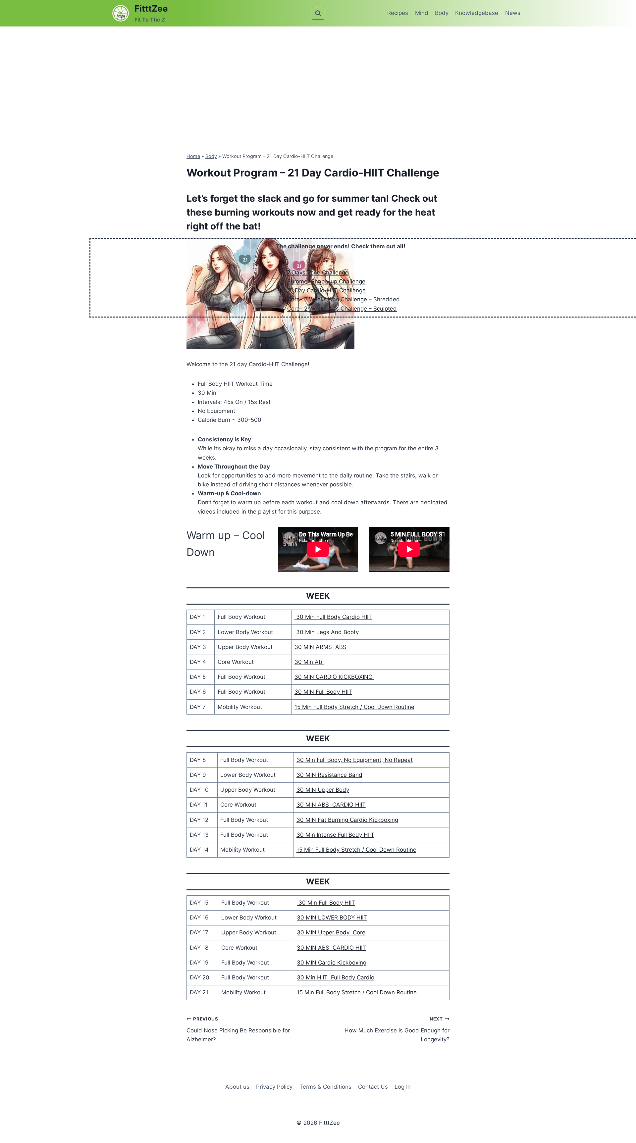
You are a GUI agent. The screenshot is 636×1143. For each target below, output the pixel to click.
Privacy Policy (274, 1086)
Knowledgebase (476, 13)
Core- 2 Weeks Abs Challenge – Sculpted (342, 308)
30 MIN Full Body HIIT (323, 691)
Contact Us (373, 1086)
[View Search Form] (318, 13)
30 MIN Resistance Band (329, 774)
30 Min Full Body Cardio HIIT (333, 617)
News (512, 13)
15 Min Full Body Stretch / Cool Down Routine (354, 707)
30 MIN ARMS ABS (320, 647)
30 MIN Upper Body (322, 789)
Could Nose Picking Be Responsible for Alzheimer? (238, 1029)
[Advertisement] (318, 76)
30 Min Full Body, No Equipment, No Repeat (354, 760)
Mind (421, 13)
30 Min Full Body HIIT (326, 902)
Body (442, 13)
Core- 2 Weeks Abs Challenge (327, 299)
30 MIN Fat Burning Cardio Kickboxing (347, 820)
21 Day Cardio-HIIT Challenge (326, 290)
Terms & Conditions (325, 1086)
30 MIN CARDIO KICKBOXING (334, 676)
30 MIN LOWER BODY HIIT (332, 917)
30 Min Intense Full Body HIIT (335, 834)
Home (193, 156)
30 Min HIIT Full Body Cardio (335, 977)
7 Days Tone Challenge (317, 272)
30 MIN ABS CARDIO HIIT (331, 804)
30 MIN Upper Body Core (331, 932)
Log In (403, 1086)
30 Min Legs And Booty (327, 632)
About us (237, 1086)
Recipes (397, 13)
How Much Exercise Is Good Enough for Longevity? (397, 1029)
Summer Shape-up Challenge (326, 281)
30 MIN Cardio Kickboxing (331, 962)
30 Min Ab (309, 662)
